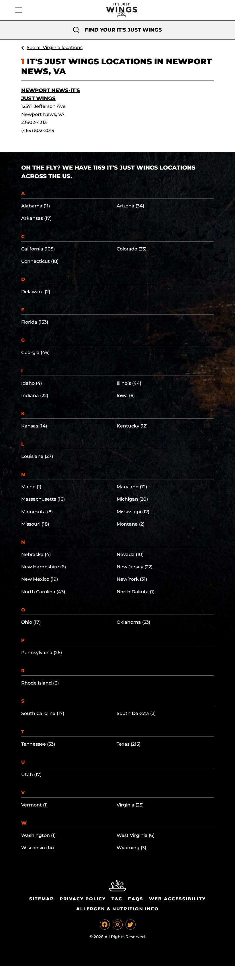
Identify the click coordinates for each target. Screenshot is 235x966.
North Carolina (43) (43, 591)
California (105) (38, 249)
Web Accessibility (177, 898)
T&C (116, 898)
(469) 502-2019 (37, 130)
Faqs (135, 898)
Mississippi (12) (133, 511)
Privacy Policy (83, 898)
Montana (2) (130, 524)
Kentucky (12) (132, 426)
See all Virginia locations (55, 47)
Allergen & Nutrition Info (117, 908)
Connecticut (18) (39, 261)
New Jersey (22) (134, 567)
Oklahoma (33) (133, 622)
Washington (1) (38, 835)
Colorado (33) (131, 249)
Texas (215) (128, 744)
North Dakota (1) (135, 591)
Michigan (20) (132, 499)
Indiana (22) (34, 395)
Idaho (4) (31, 383)
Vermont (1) (34, 805)
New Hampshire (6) (43, 567)
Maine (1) (31, 486)
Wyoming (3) (131, 847)
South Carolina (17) (42, 713)
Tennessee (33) (38, 744)
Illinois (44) (129, 383)
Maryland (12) (132, 486)
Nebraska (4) (36, 554)
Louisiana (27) (37, 456)
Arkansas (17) (36, 218)
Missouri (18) (35, 524)
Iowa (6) (126, 395)
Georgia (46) (35, 352)
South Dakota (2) (136, 713)
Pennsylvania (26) (41, 652)
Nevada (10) (130, 554)
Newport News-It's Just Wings (50, 94)
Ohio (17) (31, 622)
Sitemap (41, 898)
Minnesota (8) (37, 511)
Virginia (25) (130, 805)
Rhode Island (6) (40, 683)
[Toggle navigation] (18, 10)
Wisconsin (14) (37, 847)
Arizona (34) (130, 206)
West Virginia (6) (135, 835)
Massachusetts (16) (43, 499)
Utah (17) (31, 774)
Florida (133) (34, 322)
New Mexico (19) (39, 579)
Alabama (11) (35, 206)
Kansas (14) (34, 426)
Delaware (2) (35, 291)
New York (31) (132, 579)
